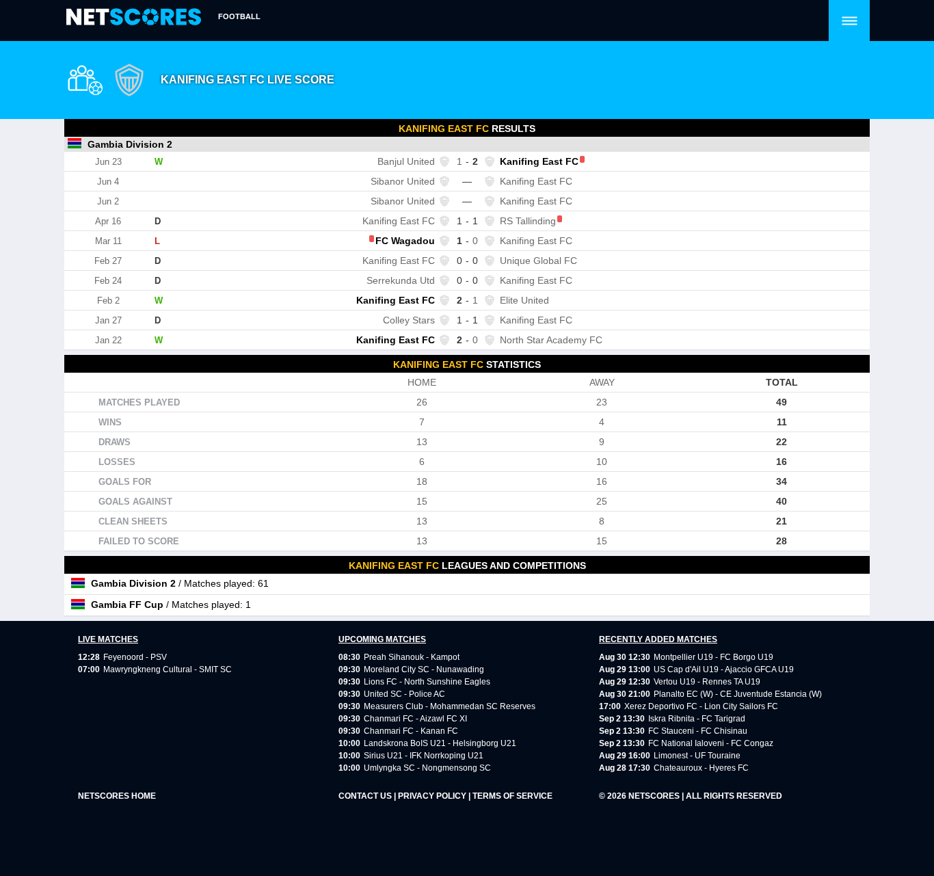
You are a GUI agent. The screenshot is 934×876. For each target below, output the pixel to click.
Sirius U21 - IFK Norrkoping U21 (423, 755)
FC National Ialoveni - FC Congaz (710, 743)
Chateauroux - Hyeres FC (701, 768)
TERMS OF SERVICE (512, 796)
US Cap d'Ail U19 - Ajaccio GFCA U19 (724, 669)
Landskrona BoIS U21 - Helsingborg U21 (440, 743)
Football (239, 16)
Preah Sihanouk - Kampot (411, 657)
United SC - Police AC (404, 694)
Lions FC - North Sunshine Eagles (427, 682)
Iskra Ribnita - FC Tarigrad (696, 719)
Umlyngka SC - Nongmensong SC (427, 768)
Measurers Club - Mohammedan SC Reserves (449, 706)
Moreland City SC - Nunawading (424, 669)
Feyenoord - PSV (135, 657)
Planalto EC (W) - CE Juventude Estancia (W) (738, 694)
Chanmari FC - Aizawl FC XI (415, 719)
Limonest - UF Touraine (697, 755)
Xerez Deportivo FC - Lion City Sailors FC (701, 706)
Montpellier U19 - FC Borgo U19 (713, 657)
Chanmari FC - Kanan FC (411, 731)
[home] (133, 17)
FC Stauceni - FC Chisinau (697, 731)
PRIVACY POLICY (433, 796)
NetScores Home (117, 796)
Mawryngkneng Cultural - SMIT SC (167, 669)
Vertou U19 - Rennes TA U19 (707, 682)
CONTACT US (366, 796)
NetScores (655, 796)
